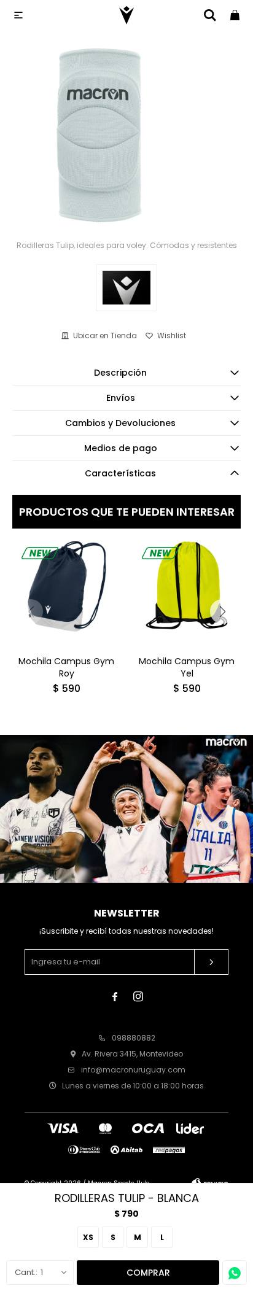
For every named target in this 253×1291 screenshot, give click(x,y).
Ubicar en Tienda (105, 335)
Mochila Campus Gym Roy (66, 667)
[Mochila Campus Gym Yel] (187, 592)
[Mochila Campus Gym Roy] (66, 592)
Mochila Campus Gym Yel (187, 667)
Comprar (148, 1272)
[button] (222, 611)
